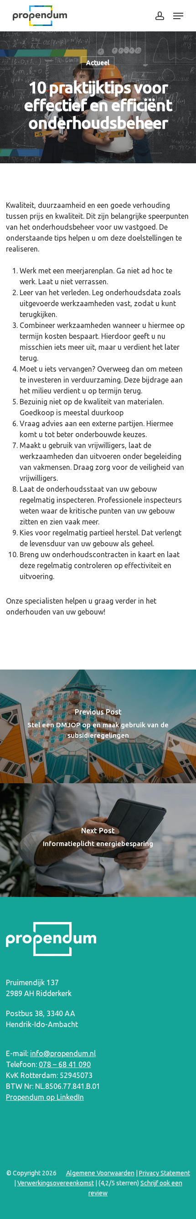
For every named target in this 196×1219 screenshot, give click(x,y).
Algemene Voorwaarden (100, 1173)
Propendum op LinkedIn (45, 1097)
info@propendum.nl (63, 1053)
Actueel (97, 62)
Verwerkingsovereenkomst (55, 1183)
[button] (178, 15)
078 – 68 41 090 (65, 1064)
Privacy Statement (164, 1173)
